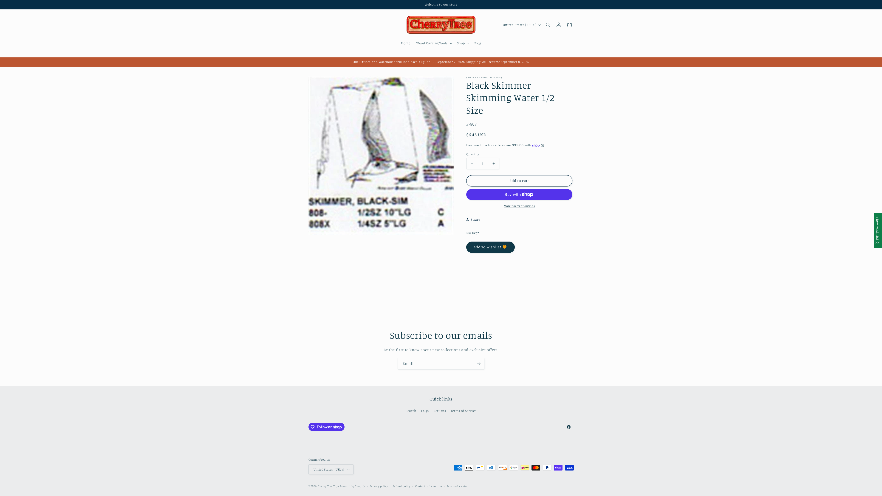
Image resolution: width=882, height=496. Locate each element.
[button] (433, 43)
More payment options (519, 206)
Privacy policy (379, 486)
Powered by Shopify (352, 486)
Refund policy (402, 486)
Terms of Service (463, 411)
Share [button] (475, 219)
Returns (439, 411)
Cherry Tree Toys (328, 486)
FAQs (425, 411)
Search (411, 411)
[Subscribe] (479, 363)
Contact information (428, 486)
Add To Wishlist (488, 247)
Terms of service (457, 486)
